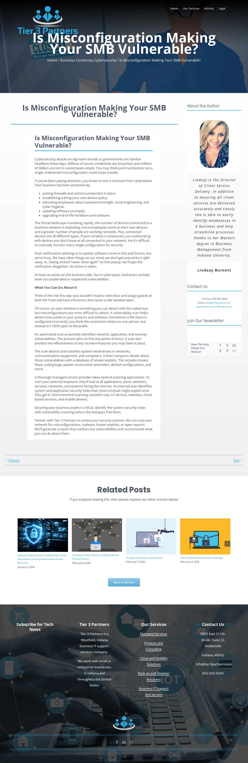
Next (236, 460)
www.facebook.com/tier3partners (214, 306)
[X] (227, 345)
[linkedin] (124, 742)
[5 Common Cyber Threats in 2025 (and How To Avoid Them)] (97, 535)
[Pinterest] (227, 351)
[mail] (131, 742)
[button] (20, 544)
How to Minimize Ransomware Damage (201, 557)
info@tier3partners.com (218, 302)
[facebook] (117, 742)
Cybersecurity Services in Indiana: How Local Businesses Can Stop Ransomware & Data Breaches (41, 559)
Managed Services (153, 633)
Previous (14, 460)
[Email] (234, 351)
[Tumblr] (220, 351)
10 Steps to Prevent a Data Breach (144, 557)
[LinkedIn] (234, 345)
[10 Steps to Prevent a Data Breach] (151, 536)
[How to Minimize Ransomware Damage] (205, 536)
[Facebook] (220, 345)
